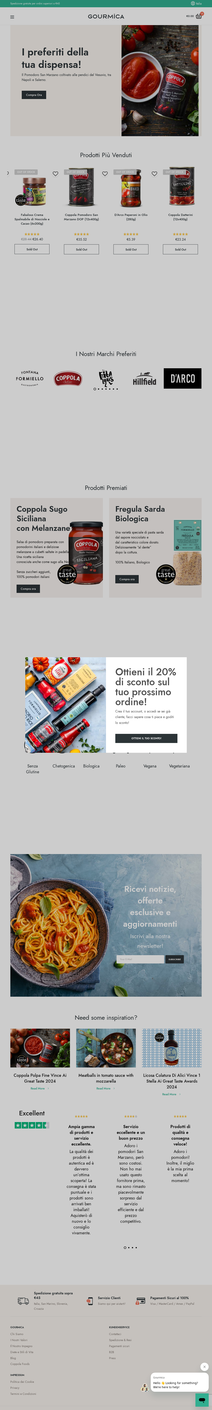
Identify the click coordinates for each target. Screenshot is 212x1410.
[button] (146, 738)
